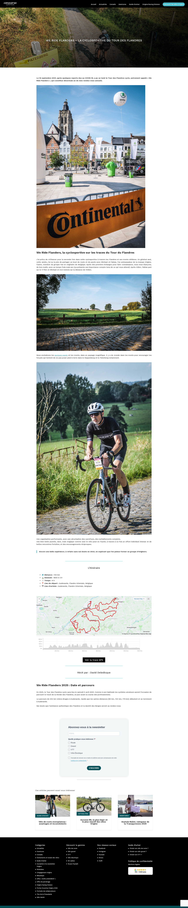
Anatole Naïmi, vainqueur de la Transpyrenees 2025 (135, 823)
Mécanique (40, 875)
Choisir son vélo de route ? (139, 848)
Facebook (102, 848)
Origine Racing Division (151, 4)
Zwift (100, 861)
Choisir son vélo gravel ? (138, 851)
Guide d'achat (43, 816)
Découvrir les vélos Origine (174, 4)
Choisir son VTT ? (136, 854)
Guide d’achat (134, 4)
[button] (140, 871)
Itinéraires (40, 869)
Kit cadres (71, 861)
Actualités (103, 4)
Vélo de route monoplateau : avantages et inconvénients (53, 823)
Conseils (113, 4)
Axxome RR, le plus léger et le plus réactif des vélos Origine (94, 822)
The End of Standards (44, 894)
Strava (101, 857)
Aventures (122, 4)
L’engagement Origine (44, 872)
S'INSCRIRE (94, 768)
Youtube (101, 854)
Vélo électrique (73, 857)
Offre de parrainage (43, 882)
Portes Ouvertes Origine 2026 (47, 888)
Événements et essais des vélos (48, 857)
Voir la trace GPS (94, 660)
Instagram (102, 851)
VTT (69, 854)
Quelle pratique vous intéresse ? (81, 739)
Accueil (93, 4)
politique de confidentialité (78, 760)
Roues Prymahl (73, 864)
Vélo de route (72, 848)
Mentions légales (134, 864)
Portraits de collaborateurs (46, 891)
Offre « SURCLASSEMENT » (46, 879)
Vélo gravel (72, 851)
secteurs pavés (61, 355)
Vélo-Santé (40, 897)
